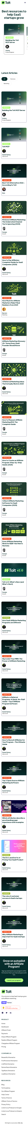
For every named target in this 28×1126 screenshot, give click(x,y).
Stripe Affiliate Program (8, 1037)
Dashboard (5, 1027)
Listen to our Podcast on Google (11, 1108)
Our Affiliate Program (8, 1091)
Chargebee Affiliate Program (10, 1043)
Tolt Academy (5, 1088)
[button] (25, 2)
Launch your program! (14, 980)
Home (3, 1023)
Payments (4, 1033)
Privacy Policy (5, 1104)
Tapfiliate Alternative (8, 1070)
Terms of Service (6, 1098)
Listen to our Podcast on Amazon (11, 1111)
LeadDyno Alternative (8, 1074)
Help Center (5, 1094)
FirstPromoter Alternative (9, 1060)
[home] (5, 2)
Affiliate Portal (6, 1030)
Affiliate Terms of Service (9, 1101)
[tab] (4, 79)
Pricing (3, 1047)
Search (3, 1114)
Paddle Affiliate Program (9, 1040)
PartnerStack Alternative (9, 1067)
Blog (2, 1084)
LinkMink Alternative (7, 1064)
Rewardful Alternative (8, 1057)
